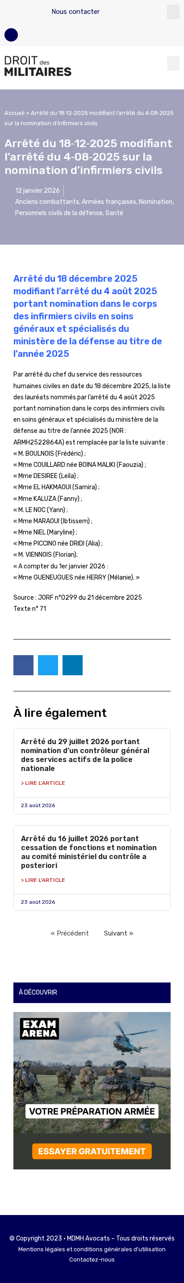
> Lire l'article (43, 783)
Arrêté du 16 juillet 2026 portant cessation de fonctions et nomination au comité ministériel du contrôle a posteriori (89, 852)
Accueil (14, 113)
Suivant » (118, 933)
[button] (173, 11)
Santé (114, 213)
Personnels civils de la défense (59, 213)
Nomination (155, 202)
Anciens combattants (47, 202)
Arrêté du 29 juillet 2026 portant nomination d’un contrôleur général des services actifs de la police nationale (85, 755)
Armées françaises (109, 202)
